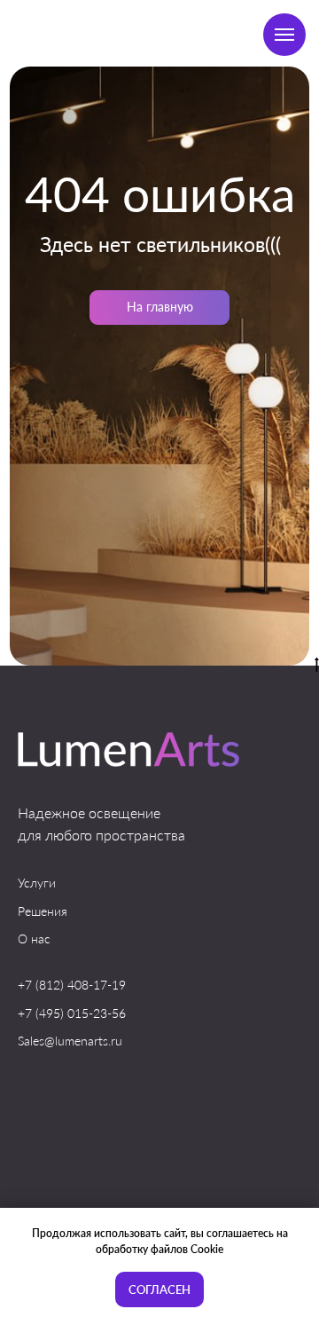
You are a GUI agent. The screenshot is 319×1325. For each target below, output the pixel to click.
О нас (34, 938)
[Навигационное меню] (284, 34)
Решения (42, 911)
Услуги (37, 882)
